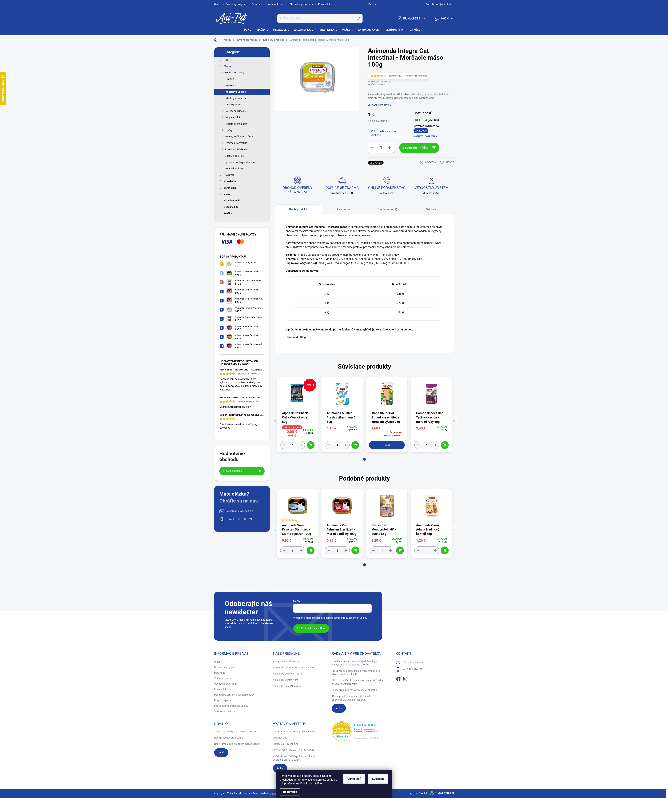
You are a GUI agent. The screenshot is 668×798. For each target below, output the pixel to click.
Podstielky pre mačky (236, 123)
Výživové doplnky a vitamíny (240, 162)
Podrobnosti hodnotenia (415, 76)
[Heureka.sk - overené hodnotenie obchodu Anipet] (358, 731)
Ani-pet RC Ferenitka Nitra (287, 686)
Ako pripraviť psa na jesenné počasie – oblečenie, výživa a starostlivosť (352, 698)
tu (320, 783)
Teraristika (230, 187)
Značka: (377, 85)
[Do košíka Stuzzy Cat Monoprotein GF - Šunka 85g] (400, 550)
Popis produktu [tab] (298, 209)
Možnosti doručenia (425, 136)
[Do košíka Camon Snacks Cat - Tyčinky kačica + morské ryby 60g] (445, 445)
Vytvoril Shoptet (418, 793)
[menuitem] (248, 30)
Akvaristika (230, 181)
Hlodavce (229, 175)
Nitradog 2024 (281, 737)
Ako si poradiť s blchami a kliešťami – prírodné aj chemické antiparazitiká (357, 682)
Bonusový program (236, 4)
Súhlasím (378, 778)
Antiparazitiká (232, 117)
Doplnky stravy (234, 104)
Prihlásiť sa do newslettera (311, 628)
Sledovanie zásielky (224, 711)
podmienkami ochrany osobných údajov (345, 617)
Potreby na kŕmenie (235, 111)
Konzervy (231, 85)
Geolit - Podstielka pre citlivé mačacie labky (237, 744)
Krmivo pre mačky (234, 72)
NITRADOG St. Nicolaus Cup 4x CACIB (293, 750)
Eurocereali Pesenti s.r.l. (286, 744)
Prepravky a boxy (234, 168)
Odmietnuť (354, 778)
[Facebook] (398, 678)
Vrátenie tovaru (276, 4)
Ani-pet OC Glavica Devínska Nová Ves (293, 667)
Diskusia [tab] (431, 209)
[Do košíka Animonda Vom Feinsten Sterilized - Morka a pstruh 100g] (311, 550)
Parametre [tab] (343, 209)
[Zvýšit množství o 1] (301, 445)
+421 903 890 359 (239, 519)
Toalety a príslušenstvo (237, 149)
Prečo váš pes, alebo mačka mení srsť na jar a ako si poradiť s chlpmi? (356, 672)
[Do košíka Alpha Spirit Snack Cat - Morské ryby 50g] (311, 445)
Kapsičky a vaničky (236, 91)
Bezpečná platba (223, 700)
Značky (228, 213)
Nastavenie (290, 791)
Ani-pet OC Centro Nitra (285, 680)
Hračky (228, 130)
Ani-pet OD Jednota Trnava (287, 673)
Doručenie (257, 4)
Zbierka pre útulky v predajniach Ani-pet (235, 731)
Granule (230, 79)
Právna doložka (326, 4)
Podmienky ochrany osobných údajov (234, 694)
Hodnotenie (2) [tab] (387, 209)
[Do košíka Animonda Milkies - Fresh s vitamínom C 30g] (355, 445)
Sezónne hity (231, 207)
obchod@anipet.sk (240, 511)
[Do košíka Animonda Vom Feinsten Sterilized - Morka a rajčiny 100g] (355, 550)
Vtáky (227, 194)
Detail (387, 445)
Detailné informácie (379, 105)
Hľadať (358, 18)
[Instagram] (405, 678)
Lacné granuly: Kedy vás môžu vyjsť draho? (355, 690)
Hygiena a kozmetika (236, 143)
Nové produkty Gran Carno (228, 737)
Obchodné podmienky (301, 4)
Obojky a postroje (234, 155)
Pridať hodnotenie (232, 471)
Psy (226, 59)
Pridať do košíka (415, 148)
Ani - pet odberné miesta (286, 661)
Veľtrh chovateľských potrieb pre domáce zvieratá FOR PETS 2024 (295, 758)
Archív (338, 708)
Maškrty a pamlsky (236, 98)
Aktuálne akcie (232, 200)
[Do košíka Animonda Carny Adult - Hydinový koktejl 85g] (445, 550)
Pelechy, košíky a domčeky (239, 136)
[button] (364, 459)
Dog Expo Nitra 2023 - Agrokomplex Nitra (295, 731)
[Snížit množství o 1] (284, 445)
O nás (217, 4)
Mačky (227, 66)
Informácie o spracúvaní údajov (231, 705)
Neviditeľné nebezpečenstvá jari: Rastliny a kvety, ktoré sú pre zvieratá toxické (354, 663)
